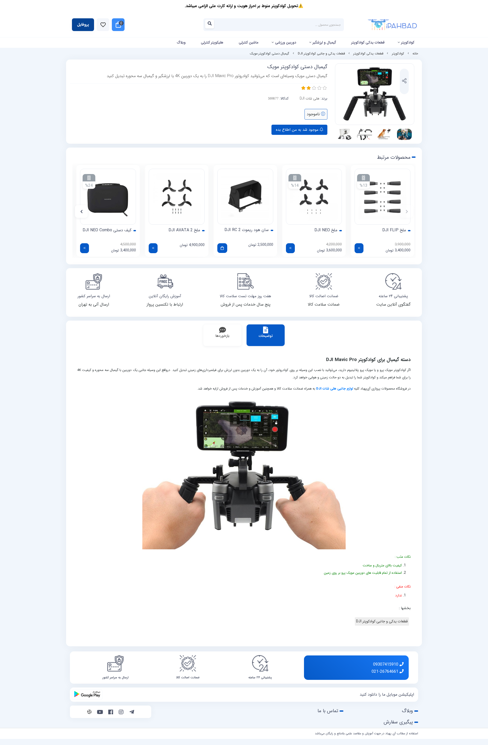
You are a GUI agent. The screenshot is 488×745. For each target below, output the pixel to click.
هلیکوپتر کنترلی (212, 42)
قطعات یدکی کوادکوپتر (368, 42)
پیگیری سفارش (398, 722)
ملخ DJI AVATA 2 (184, 230)
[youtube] (100, 712)
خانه (415, 53)
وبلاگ (181, 42)
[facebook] (110, 712)
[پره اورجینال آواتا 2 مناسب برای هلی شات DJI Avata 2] (177, 197)
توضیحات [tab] (266, 336)
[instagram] (121, 712)
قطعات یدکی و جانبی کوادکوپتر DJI (321, 53)
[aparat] (89, 712)
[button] (406, 211)
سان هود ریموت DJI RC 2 (246, 230)
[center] (211, 24)
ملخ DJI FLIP (394, 230)
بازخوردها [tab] (223, 336)
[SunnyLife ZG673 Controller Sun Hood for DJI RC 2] (245, 196)
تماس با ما (327, 711)
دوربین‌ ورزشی (285, 42)
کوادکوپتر (407, 42)
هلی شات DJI (309, 98)
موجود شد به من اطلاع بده (298, 130)
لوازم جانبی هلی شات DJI (334, 388)
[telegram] (131, 712)
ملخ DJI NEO (325, 230)
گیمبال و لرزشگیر (324, 42)
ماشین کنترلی (248, 42)
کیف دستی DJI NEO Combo (107, 230)
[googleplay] (87, 695)
